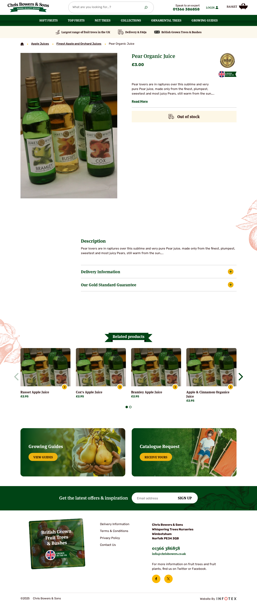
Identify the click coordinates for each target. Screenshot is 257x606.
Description (93, 241)
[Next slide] (239, 376)
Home (22, 44)
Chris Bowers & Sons (47, 598)
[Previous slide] (18, 376)
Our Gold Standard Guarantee (108, 285)
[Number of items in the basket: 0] (237, 6)
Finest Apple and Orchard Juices (78, 43)
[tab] (126, 407)
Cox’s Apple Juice (89, 392)
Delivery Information (100, 271)
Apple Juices (40, 43)
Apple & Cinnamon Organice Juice (207, 394)
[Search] (146, 7)
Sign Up (185, 497)
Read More (140, 101)
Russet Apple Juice (34, 392)
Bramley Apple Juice (146, 392)
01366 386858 (186, 9)
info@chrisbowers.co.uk (169, 553)
